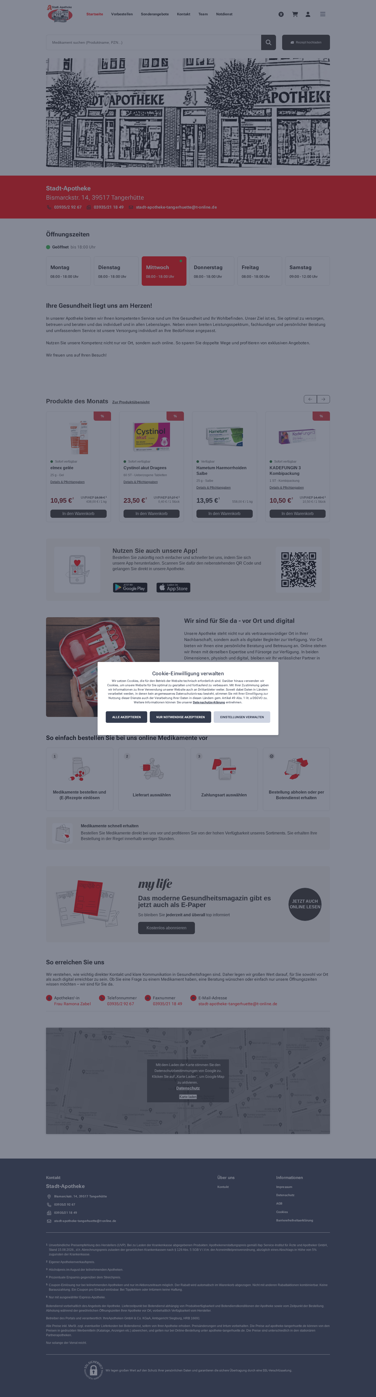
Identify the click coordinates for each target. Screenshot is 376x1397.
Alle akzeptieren (126, 717)
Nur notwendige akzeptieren (180, 717)
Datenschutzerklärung (209, 702)
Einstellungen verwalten (242, 717)
